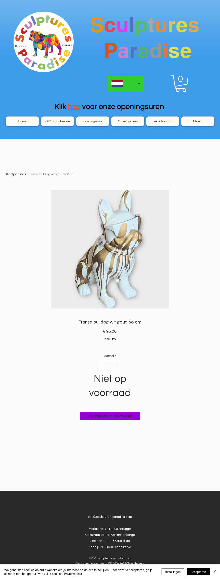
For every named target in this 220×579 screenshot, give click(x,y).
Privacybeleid (73, 573)
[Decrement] (104, 365)
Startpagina (14, 174)
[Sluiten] (214, 572)
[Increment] (116, 365)
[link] (181, 83)
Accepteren (198, 572)
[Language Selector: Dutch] (126, 83)
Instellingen (173, 572)
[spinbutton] (110, 365)
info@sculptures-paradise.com (110, 517)
